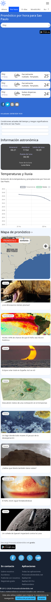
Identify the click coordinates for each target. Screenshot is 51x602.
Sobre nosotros (7, 571)
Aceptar (42, 598)
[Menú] (47, 3)
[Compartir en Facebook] (3, 104)
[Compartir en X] (7, 104)
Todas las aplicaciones (31, 571)
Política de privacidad (25, 598)
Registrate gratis (8, 581)
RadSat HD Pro (28, 581)
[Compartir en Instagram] (12, 104)
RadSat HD (26, 578)
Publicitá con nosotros (10, 578)
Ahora (4, 9)
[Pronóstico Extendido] (3, 3)
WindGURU (35, 9)
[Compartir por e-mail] (17, 104)
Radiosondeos (28, 584)
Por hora (14, 9)
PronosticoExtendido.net (32, 574)
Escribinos (5, 574)
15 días (24, 9)
